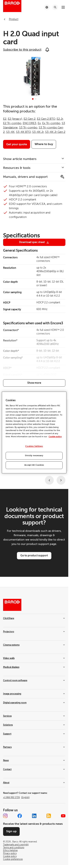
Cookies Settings (34, 446)
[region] (34, 432)
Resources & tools (16, 168)
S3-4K (10, 132)
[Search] (55, 7)
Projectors (8, 631)
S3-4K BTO (23, 132)
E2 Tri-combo (12, 123)
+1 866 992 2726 (16, 797)
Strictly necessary (34, 456)
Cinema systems (11, 645)
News (6, 760)
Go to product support (34, 555)
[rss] (48, 816)
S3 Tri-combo (28, 127)
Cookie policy (55, 437)
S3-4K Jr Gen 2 (55, 132)
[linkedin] (34, 816)
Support (7, 734)
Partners (7, 747)
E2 (4, 118)
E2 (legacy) (15, 118)
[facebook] (19, 816)
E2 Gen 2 (30, 118)
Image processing (12, 693)
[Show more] (34, 383)
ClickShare (8, 618)
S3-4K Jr (38, 132)
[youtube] (63, 816)
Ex (39, 123)
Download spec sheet (32, 242)
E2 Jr (60, 118)
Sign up (11, 831)
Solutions (8, 725)
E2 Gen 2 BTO (46, 118)
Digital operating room (15, 702)
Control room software (15, 680)
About (6, 782)
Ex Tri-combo (51, 123)
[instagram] (5, 816)
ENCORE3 (29, 123)
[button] (32, 99)
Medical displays (11, 667)
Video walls (9, 658)
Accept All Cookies (34, 465)
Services (7, 716)
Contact (7, 769)
